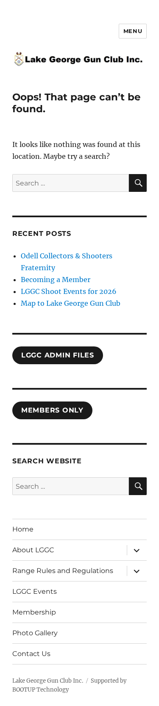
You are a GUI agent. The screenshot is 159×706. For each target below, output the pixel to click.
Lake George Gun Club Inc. (47, 680)
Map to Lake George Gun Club (70, 303)
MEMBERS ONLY (52, 410)
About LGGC (33, 550)
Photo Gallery (35, 633)
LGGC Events (34, 591)
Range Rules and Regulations (62, 571)
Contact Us (31, 654)
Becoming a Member (55, 279)
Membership (34, 612)
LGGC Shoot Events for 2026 (69, 291)
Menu (132, 31)
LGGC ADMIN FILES (57, 355)
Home (22, 529)
